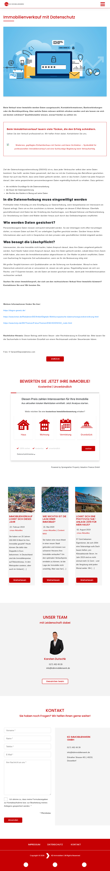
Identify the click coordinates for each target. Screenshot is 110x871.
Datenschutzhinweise (25, 454)
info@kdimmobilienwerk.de (57, 668)
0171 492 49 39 (55, 664)
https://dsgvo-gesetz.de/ (14, 310)
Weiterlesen (19, 580)
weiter (88, 448)
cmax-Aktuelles (16, 530)
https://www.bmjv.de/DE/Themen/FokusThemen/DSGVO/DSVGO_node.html (37, 323)
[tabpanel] (55, 648)
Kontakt (76, 844)
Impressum (34, 844)
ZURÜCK (55, 358)
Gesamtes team (55, 681)
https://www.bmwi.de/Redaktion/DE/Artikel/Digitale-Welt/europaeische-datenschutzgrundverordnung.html (51, 317)
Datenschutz (55, 844)
